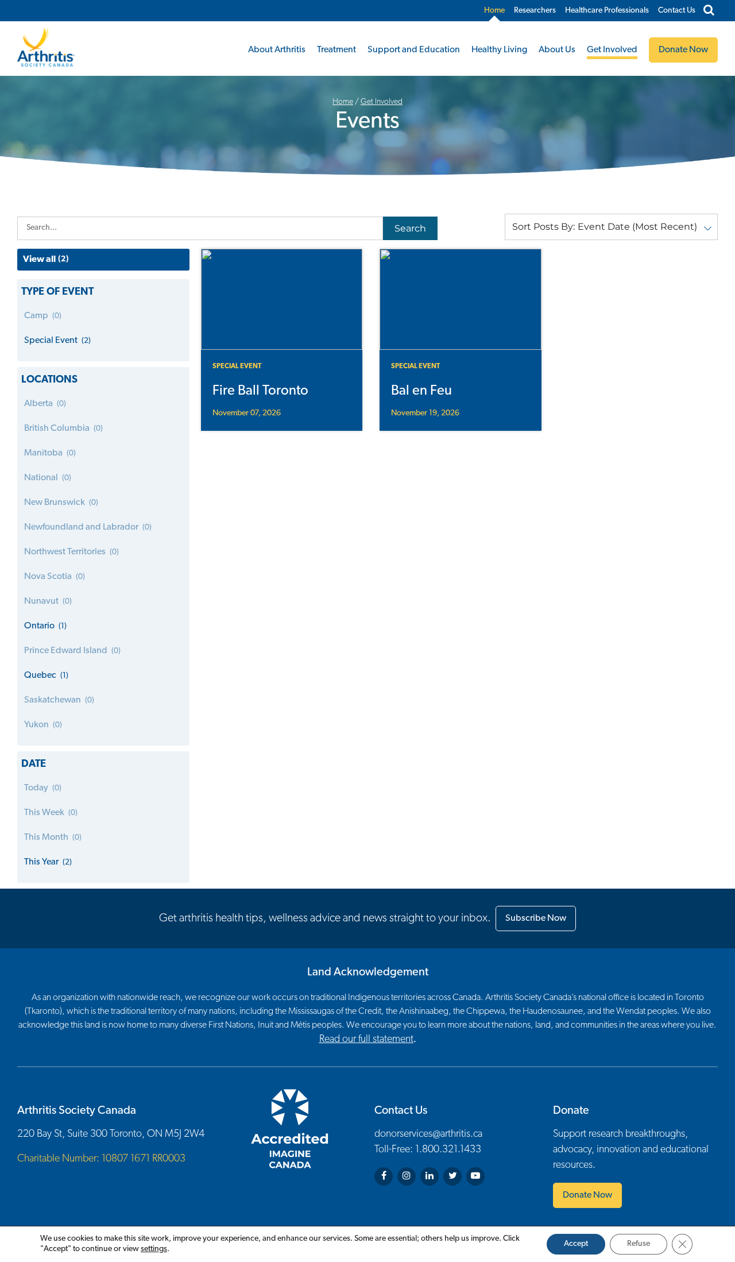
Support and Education (414, 50)
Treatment (336, 50)
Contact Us (676, 10)
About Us (557, 50)
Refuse (638, 1244)
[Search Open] (709, 11)
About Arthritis (276, 50)
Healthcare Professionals (607, 10)
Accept (576, 1244)
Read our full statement (366, 1040)
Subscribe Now (535, 918)
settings (154, 1249)
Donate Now (587, 1195)
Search (410, 228)
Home (494, 10)
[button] (611, 227)
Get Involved (612, 50)
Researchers (535, 10)
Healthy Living (499, 50)
